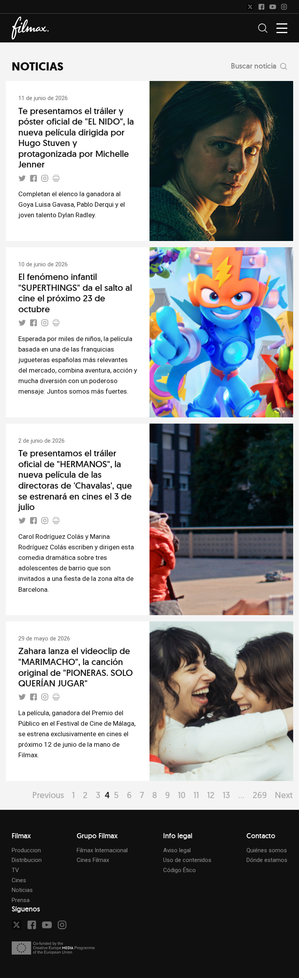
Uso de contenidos (187, 860)
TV (15, 870)
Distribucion (27, 860)
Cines (19, 880)
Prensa (21, 900)
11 (196, 795)
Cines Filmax (93, 860)
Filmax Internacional (102, 850)
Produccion (26, 850)
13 (226, 795)
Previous (48, 795)
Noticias (22, 890)
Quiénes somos (266, 850)
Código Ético (179, 870)
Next (284, 795)
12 (211, 795)
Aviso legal (177, 850)
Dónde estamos (266, 860)
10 (181, 795)
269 (260, 795)
